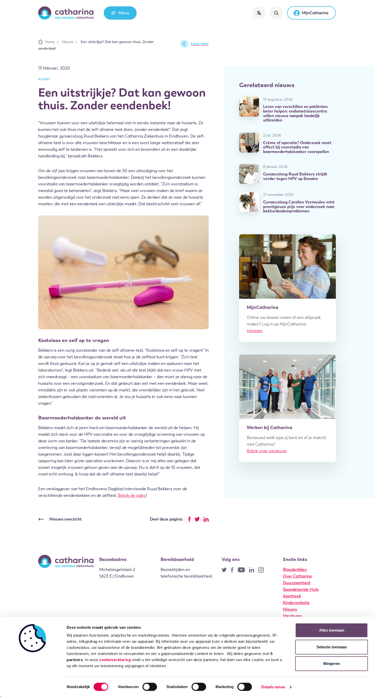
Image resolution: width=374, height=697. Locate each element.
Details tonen (273, 687)
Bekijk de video (132, 495)
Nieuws (290, 609)
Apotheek (292, 596)
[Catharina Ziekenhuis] (66, 13)
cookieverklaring (115, 660)
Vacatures (292, 615)
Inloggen (255, 330)
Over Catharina (297, 576)
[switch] (149, 687)
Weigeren (331, 663)
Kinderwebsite (296, 602)
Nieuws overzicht (65, 519)
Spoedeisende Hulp (301, 589)
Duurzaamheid (296, 582)
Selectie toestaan (332, 647)
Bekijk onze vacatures (267, 450)
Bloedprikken (295, 569)
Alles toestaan (331, 630)
